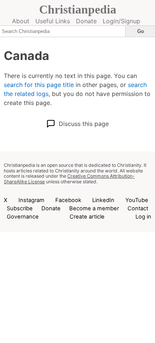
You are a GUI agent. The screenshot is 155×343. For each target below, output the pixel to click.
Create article (87, 216)
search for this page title (39, 84)
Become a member (94, 208)
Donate (86, 21)
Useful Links (52, 21)
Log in (143, 216)
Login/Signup (121, 21)
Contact (138, 208)
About (20, 21)
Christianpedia (77, 9)
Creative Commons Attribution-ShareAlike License (69, 178)
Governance (23, 216)
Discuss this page (84, 123)
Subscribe (20, 208)
